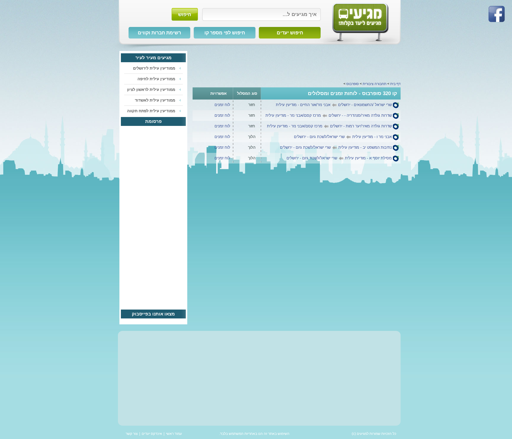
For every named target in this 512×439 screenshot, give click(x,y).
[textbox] (261, 14)
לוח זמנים (222, 104)
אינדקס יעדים (152, 434)
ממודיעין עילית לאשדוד (155, 100)
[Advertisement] (297, 64)
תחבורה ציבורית (374, 84)
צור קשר (132, 434)
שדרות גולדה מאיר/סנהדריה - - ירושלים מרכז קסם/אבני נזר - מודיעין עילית (328, 115)
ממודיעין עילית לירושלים (154, 68)
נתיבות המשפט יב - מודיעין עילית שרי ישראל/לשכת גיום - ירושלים (336, 147)
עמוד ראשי (174, 434)
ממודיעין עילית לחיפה (156, 79)
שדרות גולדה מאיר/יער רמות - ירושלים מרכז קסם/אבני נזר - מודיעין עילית (329, 126)
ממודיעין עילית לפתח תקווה (151, 111)
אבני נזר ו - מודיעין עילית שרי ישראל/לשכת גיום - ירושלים (343, 136)
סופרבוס (352, 84)
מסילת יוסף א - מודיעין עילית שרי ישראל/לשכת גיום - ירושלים (339, 158)
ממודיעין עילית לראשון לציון (151, 89)
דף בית (395, 84)
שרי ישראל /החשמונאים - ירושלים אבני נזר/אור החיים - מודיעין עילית (334, 104)
